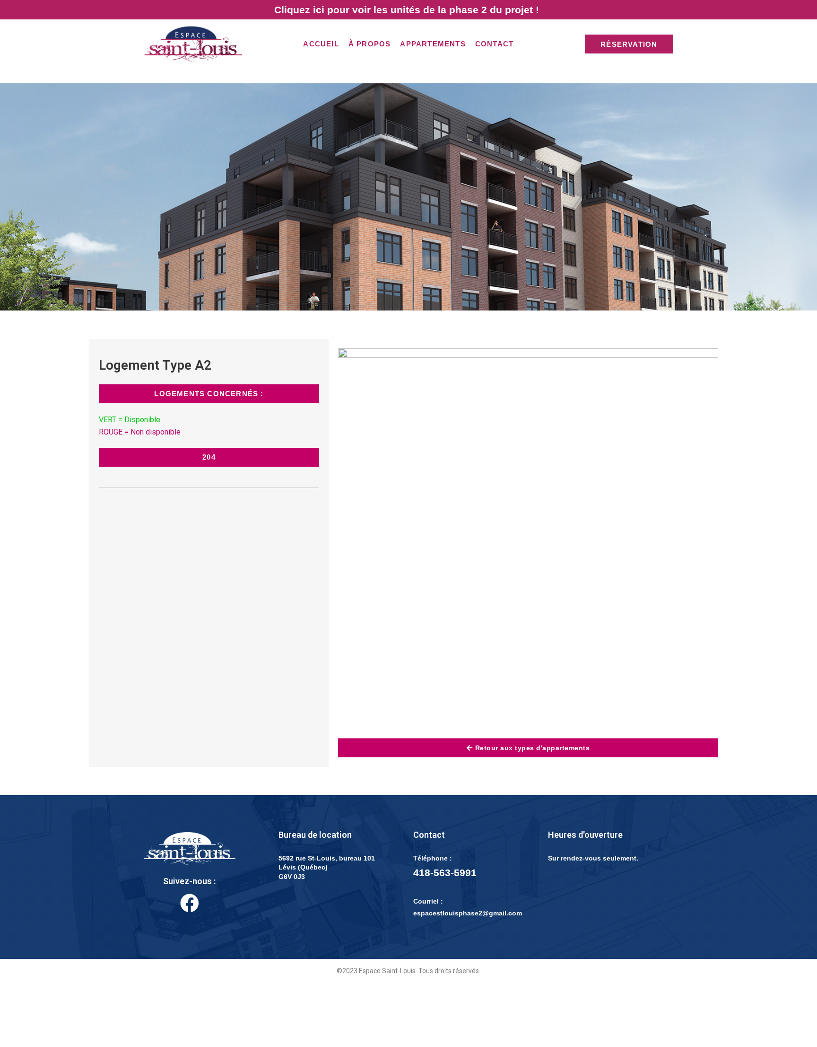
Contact (494, 44)
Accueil (321, 44)
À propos (369, 44)
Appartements (432, 44)
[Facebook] (190, 903)
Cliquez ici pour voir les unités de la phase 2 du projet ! (406, 9)
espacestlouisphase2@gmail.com (467, 913)
